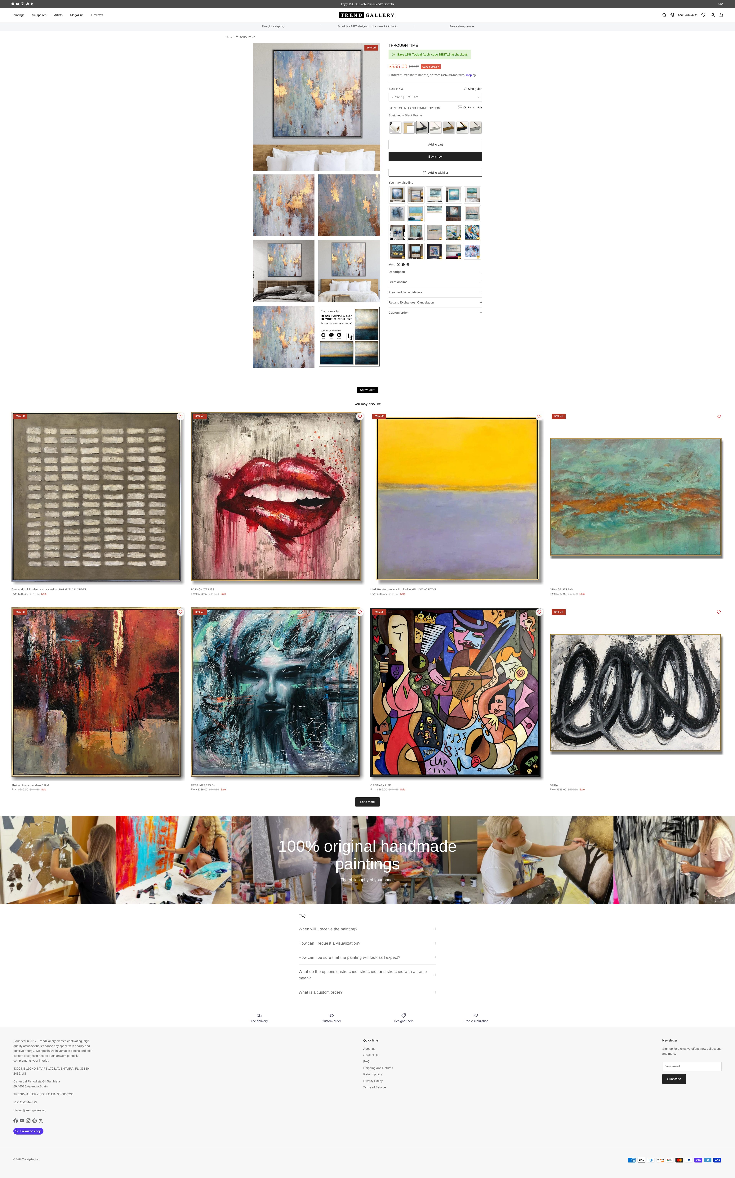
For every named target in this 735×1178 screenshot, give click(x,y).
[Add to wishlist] (180, 416)
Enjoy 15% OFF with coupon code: (362, 4)
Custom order (398, 312)
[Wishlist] (703, 15)
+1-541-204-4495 (686, 15)
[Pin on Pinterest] (408, 264)
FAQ (366, 1061)
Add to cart (435, 144)
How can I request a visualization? (329, 943)
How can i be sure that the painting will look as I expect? (349, 957)
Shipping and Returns (378, 1068)
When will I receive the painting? (328, 929)
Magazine (77, 15)
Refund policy (372, 1074)
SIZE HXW (396, 89)
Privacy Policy (373, 1080)
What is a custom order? (321, 992)
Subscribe (674, 1079)
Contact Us (370, 1055)
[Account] (712, 15)
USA (721, 3)
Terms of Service (374, 1087)
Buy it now (435, 156)
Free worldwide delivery (405, 292)
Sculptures (39, 15)
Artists (58, 15)
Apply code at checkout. (432, 54)
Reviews (97, 15)
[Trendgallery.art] (367, 15)
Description (397, 271)
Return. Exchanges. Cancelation (411, 302)
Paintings (17, 15)
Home (229, 37)
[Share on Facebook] (403, 264)
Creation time (398, 282)
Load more (367, 801)
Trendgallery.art (30, 1159)
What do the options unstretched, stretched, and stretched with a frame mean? (363, 974)
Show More (367, 389)
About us (369, 1048)
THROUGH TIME (245, 37)
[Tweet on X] (398, 264)
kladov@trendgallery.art (29, 1110)
